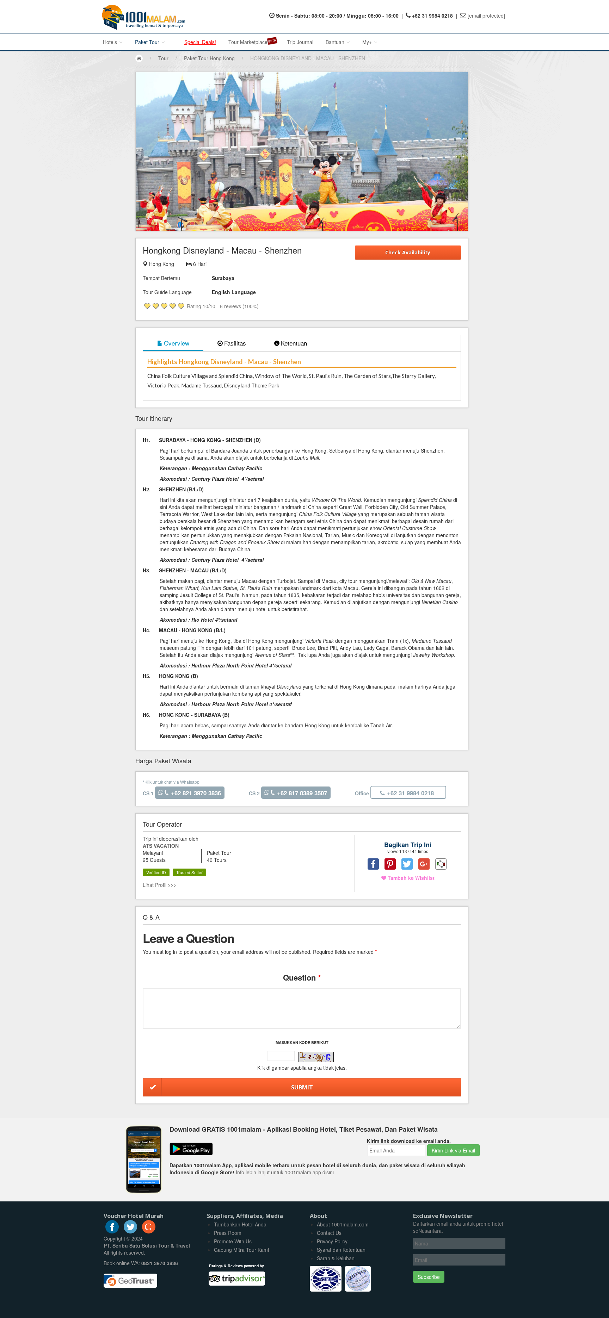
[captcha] (316, 1057)
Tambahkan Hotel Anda (240, 1224)
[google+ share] (424, 864)
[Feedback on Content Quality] (441, 864)
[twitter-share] (407, 864)
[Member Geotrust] (130, 1277)
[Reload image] (316, 1057)
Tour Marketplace (247, 41)
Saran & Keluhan (336, 1258)
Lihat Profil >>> (159, 884)
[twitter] (130, 1231)
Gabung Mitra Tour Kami (241, 1249)
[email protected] (486, 15)
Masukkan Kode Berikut (302, 1042)
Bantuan (336, 41)
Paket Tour (148, 41)
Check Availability (407, 252)
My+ (367, 41)
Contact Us (329, 1232)
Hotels (110, 41)
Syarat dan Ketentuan (341, 1249)
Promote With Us (233, 1241)
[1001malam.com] (142, 16)
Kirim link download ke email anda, (409, 1140)
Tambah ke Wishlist (410, 877)
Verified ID (156, 872)
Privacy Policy (332, 1241)
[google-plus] (148, 1231)
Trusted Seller (189, 872)
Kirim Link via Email (453, 1150)
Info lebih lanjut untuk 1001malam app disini (285, 1172)
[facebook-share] (373, 864)
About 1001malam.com (343, 1224)
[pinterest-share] (390, 864)
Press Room (227, 1232)
